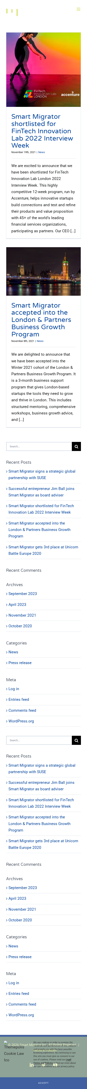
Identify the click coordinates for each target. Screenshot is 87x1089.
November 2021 (22, 615)
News (41, 152)
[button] (43, 1083)
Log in (13, 688)
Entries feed (18, 699)
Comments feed (22, 710)
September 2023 (22, 593)
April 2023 (17, 604)
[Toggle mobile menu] (79, 9)
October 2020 (20, 626)
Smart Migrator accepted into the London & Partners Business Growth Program (41, 320)
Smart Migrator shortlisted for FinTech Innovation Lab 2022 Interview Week (42, 131)
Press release (20, 662)
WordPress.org (21, 721)
